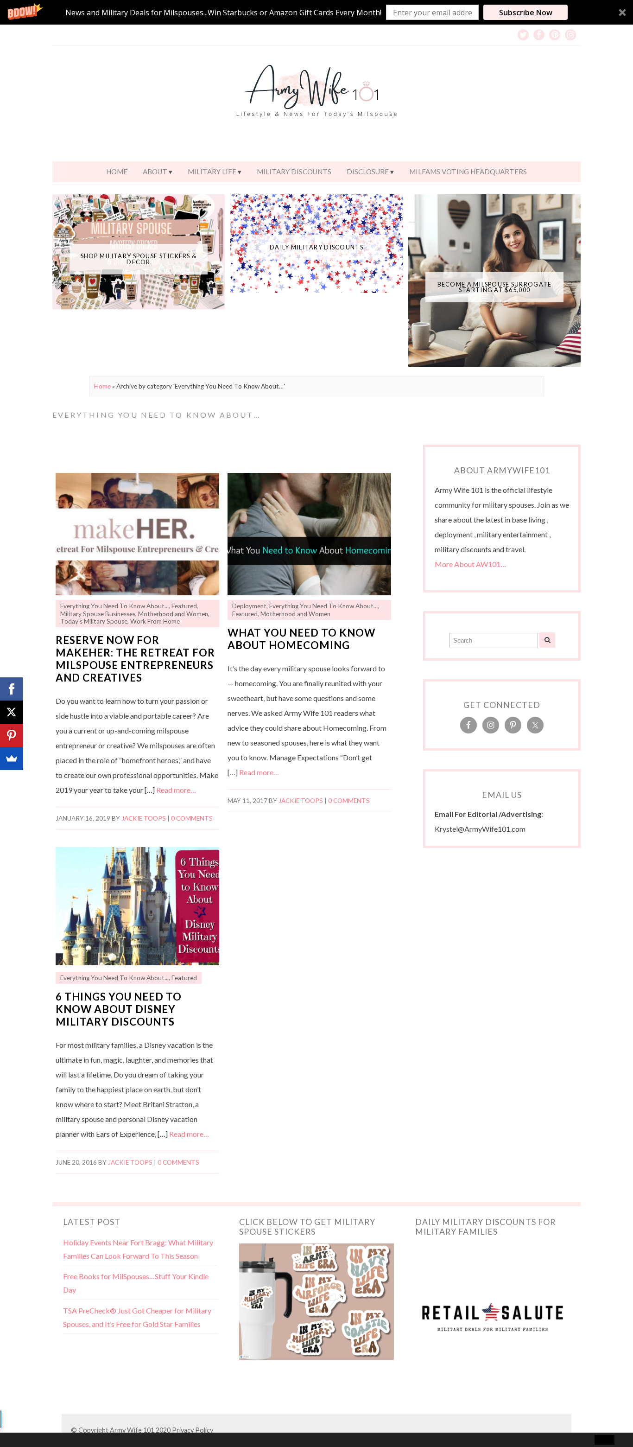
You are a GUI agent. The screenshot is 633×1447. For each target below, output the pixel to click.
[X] (11, 712)
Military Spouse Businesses (97, 614)
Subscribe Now (525, 12)
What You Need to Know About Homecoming (301, 638)
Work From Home (155, 621)
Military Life (212, 171)
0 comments (192, 818)
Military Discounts (294, 171)
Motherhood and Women (173, 614)
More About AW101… (470, 564)
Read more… (176, 789)
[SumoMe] (11, 758)
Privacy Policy (192, 1430)
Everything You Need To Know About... (114, 606)
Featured (184, 606)
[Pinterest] (11, 735)
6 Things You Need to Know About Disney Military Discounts (119, 1009)
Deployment (249, 606)
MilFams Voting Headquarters (468, 171)
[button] (316, 12)
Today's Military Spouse (93, 621)
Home (116, 171)
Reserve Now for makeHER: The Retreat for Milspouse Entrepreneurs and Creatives (135, 659)
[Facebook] (11, 689)
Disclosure (368, 171)
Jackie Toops (143, 818)
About (155, 171)
